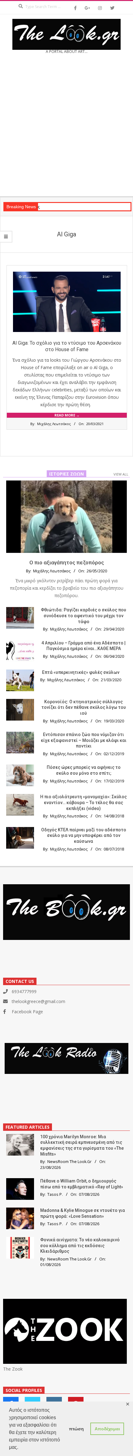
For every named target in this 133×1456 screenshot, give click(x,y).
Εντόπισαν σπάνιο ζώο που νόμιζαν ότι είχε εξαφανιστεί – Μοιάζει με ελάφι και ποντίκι (84, 740)
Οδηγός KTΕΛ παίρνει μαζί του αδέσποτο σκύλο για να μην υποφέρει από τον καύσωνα (83, 835)
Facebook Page (27, 1011)
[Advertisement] (66, 127)
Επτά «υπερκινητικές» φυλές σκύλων (80, 672)
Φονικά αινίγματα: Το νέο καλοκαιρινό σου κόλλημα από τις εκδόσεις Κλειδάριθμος (80, 1245)
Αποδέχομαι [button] (107, 1428)
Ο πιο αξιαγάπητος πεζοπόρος (66, 562)
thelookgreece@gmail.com (38, 1001)
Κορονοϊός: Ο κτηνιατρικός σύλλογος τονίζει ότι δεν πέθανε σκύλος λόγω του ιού (83, 707)
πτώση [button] (76, 1428)
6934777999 (24, 991)
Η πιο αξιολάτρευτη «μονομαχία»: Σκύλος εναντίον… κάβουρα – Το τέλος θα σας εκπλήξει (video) (83, 802)
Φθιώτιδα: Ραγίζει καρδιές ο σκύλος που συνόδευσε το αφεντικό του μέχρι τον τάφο (83, 615)
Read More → (66, 415)
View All (121, 474)
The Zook (13, 1369)
